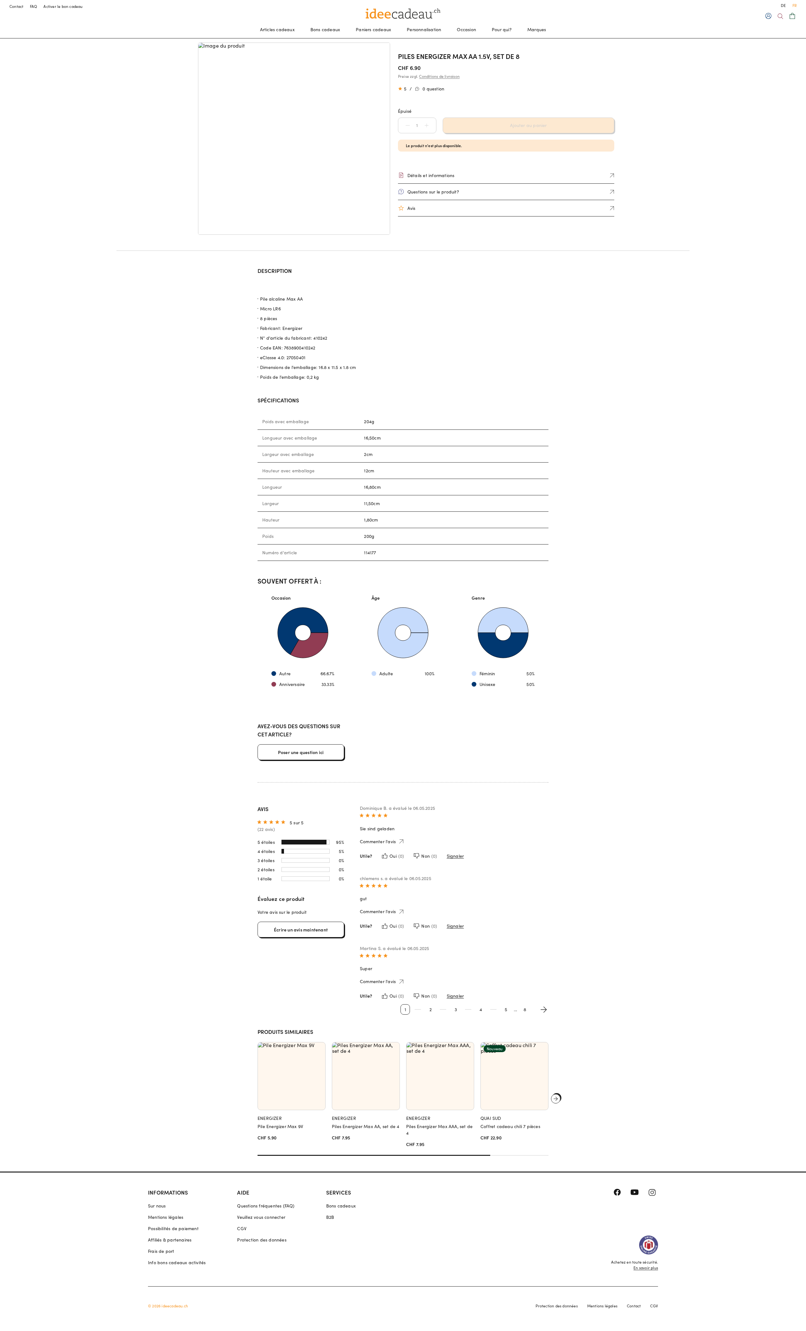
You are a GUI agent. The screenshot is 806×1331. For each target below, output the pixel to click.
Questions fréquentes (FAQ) (265, 1206)
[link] (294, 139)
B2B (330, 1217)
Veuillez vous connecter (261, 1217)
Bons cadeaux (325, 29)
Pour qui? (502, 29)
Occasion (466, 29)
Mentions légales (165, 1217)
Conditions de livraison (439, 76)
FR (794, 5)
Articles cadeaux (277, 29)
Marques (536, 29)
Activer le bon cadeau (62, 6)
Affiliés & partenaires (169, 1240)
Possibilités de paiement (173, 1228)
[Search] (780, 16)
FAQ (33, 6)
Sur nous (157, 1206)
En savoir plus (645, 1267)
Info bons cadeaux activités (177, 1262)
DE (783, 5)
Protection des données (261, 1240)
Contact (16, 6)
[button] (404, 125)
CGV (242, 1228)
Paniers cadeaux (373, 29)
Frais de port (161, 1251)
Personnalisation (424, 29)
